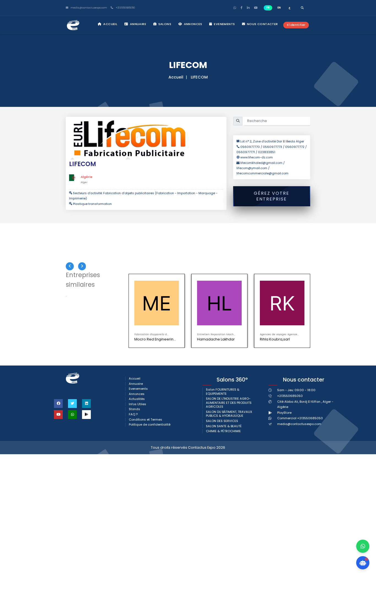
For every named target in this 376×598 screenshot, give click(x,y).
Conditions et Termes (145, 420)
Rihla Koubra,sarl (275, 339)
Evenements (224, 24)
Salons (164, 24)
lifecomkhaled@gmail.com (261, 163)
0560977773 (272, 147)
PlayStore (284, 412)
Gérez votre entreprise (271, 196)
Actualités (137, 399)
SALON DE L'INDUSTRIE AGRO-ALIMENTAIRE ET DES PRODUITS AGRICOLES (229, 403)
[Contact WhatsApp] (362, 546)
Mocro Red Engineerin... (155, 339)
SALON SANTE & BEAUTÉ (224, 426)
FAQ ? (133, 414)
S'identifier (296, 25)
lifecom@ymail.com (251, 168)
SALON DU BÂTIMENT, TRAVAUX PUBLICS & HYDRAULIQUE (229, 414)
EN (279, 7)
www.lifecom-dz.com (256, 157)
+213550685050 (125, 7)
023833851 (266, 152)
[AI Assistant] (362, 562)
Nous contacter (262, 24)
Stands (134, 409)
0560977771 (245, 152)
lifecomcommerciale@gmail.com (262, 173)
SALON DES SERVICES (222, 421)
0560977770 (250, 147)
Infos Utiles (137, 404)
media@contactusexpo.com (299, 424)
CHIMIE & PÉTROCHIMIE (223, 431)
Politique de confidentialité (149, 425)
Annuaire (137, 24)
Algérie (86, 177)
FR (268, 7)
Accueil (109, 24)
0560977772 (294, 147)
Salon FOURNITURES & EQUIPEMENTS (222, 392)
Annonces (192, 24)
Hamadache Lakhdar (216, 339)
